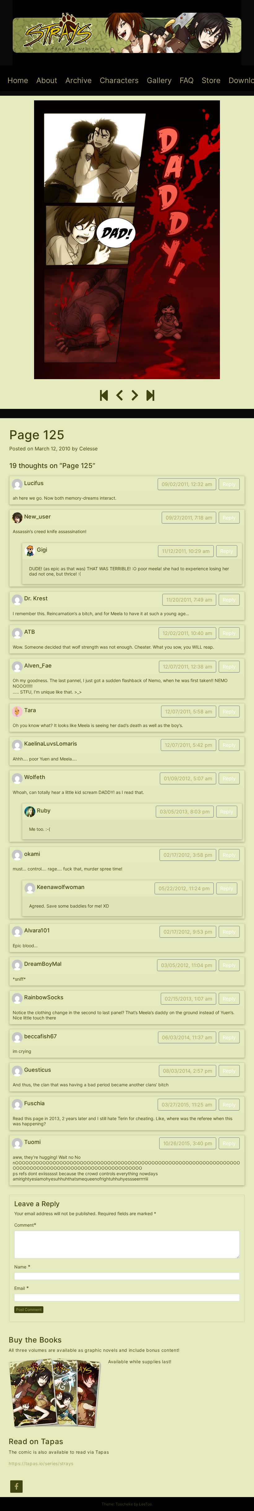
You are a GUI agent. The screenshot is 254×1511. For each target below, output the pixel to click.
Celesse (88, 448)
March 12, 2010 (52, 448)
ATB (29, 631)
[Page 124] (119, 395)
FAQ (187, 80)
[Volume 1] (104, 395)
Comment (24, 1225)
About (46, 80)
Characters (119, 80)
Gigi (42, 549)
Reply (229, 484)
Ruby (43, 810)
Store (211, 80)
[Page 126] (135, 395)
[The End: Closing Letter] (150, 395)
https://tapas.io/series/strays (41, 1463)
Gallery (159, 80)
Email (19, 1288)
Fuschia (34, 1103)
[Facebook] (16, 1486)
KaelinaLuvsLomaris (50, 743)
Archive (78, 80)
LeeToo (145, 1504)
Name (20, 1266)
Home (17, 80)
